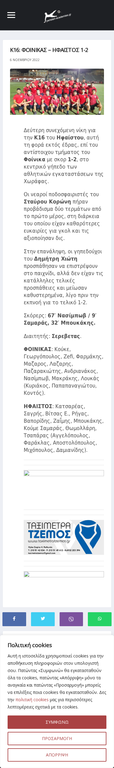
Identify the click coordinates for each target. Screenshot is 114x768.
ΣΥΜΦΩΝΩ (57, 722)
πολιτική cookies (32, 699)
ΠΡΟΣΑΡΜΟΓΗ (57, 738)
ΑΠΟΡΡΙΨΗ (57, 755)
